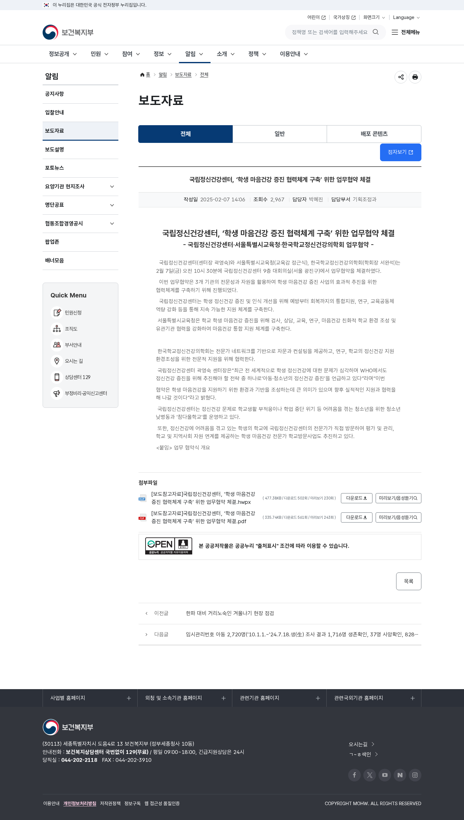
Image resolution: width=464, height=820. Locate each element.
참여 (127, 54)
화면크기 (371, 17)
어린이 (313, 17)
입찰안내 (54, 112)
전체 (204, 74)
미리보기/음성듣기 (396, 498)
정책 (253, 54)
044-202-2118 (79, 760)
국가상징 (341, 17)
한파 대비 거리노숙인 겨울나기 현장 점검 (230, 613)
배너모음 (54, 260)
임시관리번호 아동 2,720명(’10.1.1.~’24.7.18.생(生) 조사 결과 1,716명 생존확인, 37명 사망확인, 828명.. (303, 634)
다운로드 (354, 498)
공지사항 (54, 94)
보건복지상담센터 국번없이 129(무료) (107, 752)
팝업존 (52, 242)
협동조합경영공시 (73, 226)
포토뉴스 (54, 168)
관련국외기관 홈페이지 (358, 701)
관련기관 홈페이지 (259, 701)
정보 (159, 54)
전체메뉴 (410, 32)
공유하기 (401, 77)
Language (403, 17)
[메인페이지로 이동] (68, 32)
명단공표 (64, 208)
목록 (408, 581)
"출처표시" (267, 546)
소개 (222, 54)
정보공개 (59, 54)
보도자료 (54, 131)
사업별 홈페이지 (67, 701)
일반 (280, 134)
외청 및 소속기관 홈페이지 (173, 701)
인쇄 (415, 77)
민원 (96, 54)
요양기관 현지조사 (74, 189)
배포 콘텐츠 (374, 134)
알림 (190, 54)
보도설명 (54, 149)
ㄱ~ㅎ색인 (360, 754)
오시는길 (358, 744)
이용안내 (290, 54)
